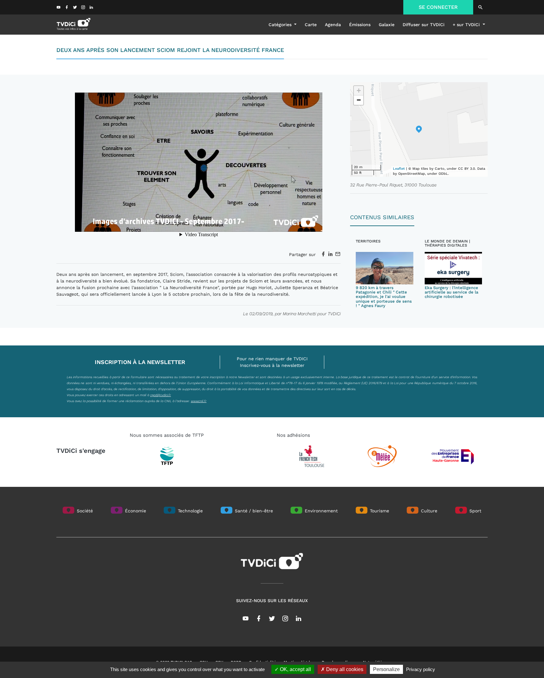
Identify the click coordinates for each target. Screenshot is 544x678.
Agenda (333, 24)
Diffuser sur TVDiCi (424, 24)
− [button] (359, 100)
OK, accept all (295, 669)
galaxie (386, 24)
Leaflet (399, 169)
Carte (311, 24)
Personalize (386, 669)
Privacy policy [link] (420, 669)
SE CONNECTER (438, 7)
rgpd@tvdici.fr (160, 395)
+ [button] (359, 90)
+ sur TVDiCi (467, 24)
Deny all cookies (344, 669)
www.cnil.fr (199, 401)
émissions (360, 24)
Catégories (281, 24)
